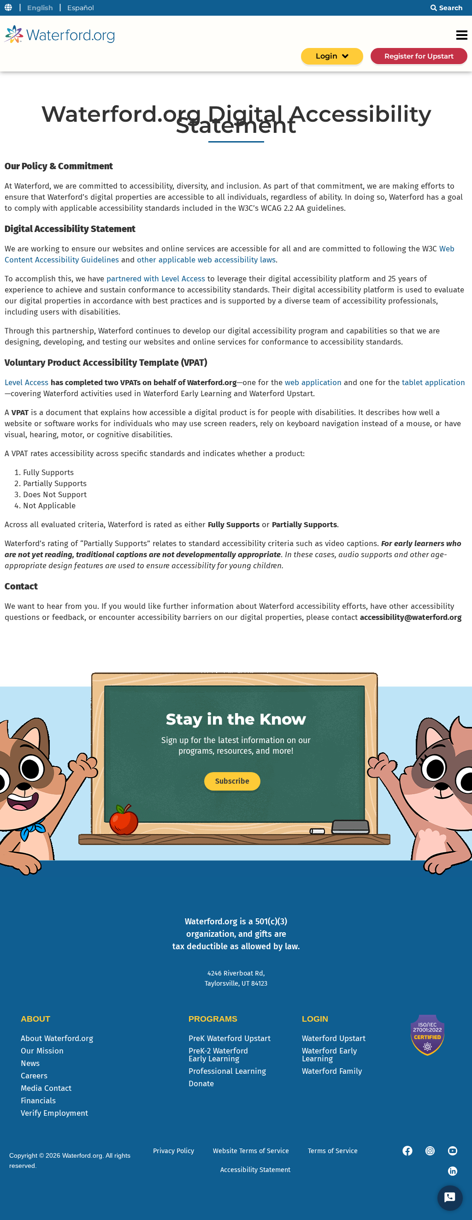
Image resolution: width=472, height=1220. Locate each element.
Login (326, 56)
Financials (38, 1101)
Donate (201, 1084)
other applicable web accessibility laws (206, 260)
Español (80, 8)
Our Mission (42, 1051)
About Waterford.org (57, 1038)
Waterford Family (332, 1071)
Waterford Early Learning (329, 1055)
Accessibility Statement (255, 1170)
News (30, 1063)
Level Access (26, 382)
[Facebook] (407, 1151)
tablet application (433, 382)
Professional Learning (227, 1071)
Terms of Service (333, 1151)
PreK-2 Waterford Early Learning (218, 1055)
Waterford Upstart (334, 1038)
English (40, 8)
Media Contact (46, 1088)
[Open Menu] (462, 35)
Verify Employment (54, 1113)
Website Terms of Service (251, 1151)
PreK (230, 1038)
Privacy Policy (173, 1151)
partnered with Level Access (155, 279)
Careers (34, 1076)
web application (313, 382)
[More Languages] (8, 7)
